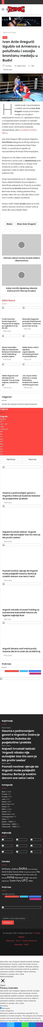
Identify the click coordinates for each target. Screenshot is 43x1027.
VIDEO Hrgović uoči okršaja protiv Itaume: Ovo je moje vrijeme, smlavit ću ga (10, 380)
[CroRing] (15, 9)
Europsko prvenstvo (30, 872)
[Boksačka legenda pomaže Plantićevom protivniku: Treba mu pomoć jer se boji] (31, 311)
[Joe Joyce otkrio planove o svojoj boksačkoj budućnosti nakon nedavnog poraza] (31, 368)
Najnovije (32, 459)
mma (10, 877)
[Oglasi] (21, 21)
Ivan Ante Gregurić (27, 224)
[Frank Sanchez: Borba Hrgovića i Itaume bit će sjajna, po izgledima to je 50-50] (11, 311)
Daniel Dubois (7, 872)
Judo (3, 799)
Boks (14, 32)
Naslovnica (7, 32)
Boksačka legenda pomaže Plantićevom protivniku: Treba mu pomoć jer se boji (31, 322)
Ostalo (4, 812)
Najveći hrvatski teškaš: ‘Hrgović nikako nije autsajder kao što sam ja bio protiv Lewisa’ (21, 535)
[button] (21, 87)
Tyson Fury (15, 880)
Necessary (6, 1008)
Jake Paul (25, 874)
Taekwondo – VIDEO (9, 827)
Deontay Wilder (18, 872)
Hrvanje (5, 797)
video (30, 881)
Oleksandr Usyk (22, 878)
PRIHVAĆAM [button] (4, 977)
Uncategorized (7, 817)
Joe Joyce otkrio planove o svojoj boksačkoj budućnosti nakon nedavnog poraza (30, 380)
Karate (4, 802)
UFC (25, 880)
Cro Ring (8, 66)
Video (4, 819)
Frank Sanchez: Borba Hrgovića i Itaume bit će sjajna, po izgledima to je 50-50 (11, 323)
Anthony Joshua (10, 869)
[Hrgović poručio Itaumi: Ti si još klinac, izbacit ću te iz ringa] (21, 854)
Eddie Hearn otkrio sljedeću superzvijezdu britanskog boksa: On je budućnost (30, 352)
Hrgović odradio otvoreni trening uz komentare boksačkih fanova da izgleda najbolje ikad (21, 612)
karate (32, 874)
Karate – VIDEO (7, 822)
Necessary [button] (4, 1006)
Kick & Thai (6, 804)
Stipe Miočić (33, 878)
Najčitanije (11, 459)
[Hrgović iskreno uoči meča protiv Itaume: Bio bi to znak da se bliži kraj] (21, 634)
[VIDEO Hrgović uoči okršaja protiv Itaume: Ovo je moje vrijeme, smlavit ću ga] (11, 368)
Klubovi (4, 807)
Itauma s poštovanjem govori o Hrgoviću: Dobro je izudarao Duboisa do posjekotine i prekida (21, 495)
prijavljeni (14, 404)
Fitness (4, 794)
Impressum (18, 944)
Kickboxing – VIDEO (9, 824)
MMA (4, 809)
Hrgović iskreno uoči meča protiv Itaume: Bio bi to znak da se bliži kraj (21, 650)
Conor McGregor (32, 869)
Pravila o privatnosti (29, 941)
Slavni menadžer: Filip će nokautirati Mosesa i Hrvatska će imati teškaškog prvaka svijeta (11, 352)
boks (10, 224)
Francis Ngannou (15, 874)
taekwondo (5, 881)
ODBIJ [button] (11, 977)
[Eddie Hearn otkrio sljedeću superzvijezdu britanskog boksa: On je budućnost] (31, 340)
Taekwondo (6, 814)
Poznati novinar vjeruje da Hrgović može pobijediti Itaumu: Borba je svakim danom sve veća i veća (20, 573)
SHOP (26, 944)
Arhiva (18, 941)
